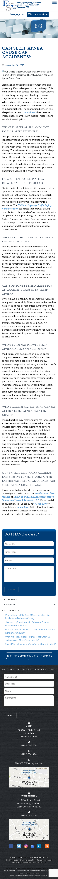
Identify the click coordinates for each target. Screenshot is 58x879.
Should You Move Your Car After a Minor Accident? (30, 644)
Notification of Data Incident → (29, 657)
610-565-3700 (17, 14)
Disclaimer (34, 857)
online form (23, 507)
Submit (11, 590)
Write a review (38, 14)
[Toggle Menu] (54, 2)
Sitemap (13, 857)
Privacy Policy (23, 857)
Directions (44, 857)
